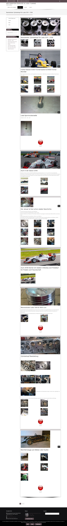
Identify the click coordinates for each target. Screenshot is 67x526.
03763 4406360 (10, 515)
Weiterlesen (38, 524)
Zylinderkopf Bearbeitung (29, 356)
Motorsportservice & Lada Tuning (21, 3)
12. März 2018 (31, 515)
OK (27, 524)
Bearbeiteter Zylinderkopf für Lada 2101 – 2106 (37, 37)
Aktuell (20, 7)
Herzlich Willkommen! (12, 7)
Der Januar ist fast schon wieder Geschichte (36, 209)
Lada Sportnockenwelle (11, 45)
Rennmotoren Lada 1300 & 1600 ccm (33, 307)
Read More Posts (29, 518)
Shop (30, 7)
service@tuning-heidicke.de (23, 1)
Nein (32, 524)
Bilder (25, 7)
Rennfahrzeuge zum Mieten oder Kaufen (35, 450)
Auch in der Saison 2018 (11, 46)
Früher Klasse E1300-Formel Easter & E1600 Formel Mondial (12, 43)
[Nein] (65, 523)
